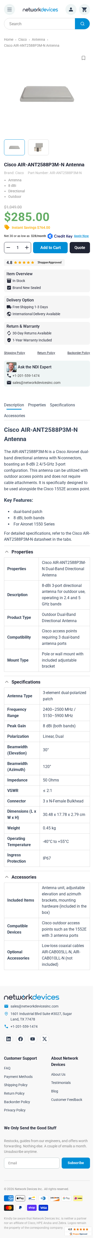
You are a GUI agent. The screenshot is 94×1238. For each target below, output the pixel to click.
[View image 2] (38, 147)
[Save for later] (83, 57)
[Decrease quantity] (8, 247)
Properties (37, 405)
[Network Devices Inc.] (40, 9)
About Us (58, 1074)
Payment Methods (18, 1077)
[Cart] (84, 9)
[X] (44, 1038)
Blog (54, 1091)
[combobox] (47, 23)
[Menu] (9, 9)
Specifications (62, 405)
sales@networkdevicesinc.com (36, 383)
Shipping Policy (14, 353)
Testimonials (61, 1083)
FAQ (7, 1068)
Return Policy (46, 353)
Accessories (14, 415)
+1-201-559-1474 (26, 376)
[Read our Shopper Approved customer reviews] (78, 1231)
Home (8, 39)
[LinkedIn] (8, 1038)
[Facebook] (20, 1038)
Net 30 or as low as (46, 236)
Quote (79, 247)
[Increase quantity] (27, 247)
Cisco (22, 39)
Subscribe (76, 1163)
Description (14, 405)
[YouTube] (32, 1038)
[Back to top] (7, 551)
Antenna (38, 39)
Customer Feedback (66, 1100)
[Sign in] (70, 9)
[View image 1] (14, 147)
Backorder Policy (78, 353)
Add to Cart (50, 247)
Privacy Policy (15, 1110)
